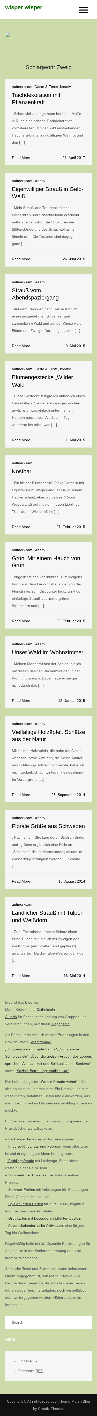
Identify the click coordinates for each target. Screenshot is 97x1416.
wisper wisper (23, 7)
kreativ (65, 87)
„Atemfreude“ (40, 1042)
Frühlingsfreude (20, 1161)
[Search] (85, 1322)
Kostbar (21, 471)
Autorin (11, 1017)
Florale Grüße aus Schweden (48, 826)
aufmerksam (22, 87)
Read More (21, 158)
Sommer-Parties (21, 1189)
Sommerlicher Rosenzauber (31, 1175)
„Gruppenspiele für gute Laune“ (31, 1049)
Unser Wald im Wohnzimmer (47, 652)
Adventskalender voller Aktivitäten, (36, 1225)
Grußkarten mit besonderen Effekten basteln (44, 1218)
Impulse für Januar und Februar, (34, 1146)
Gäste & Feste (46, 87)
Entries (27, 1361)
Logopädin (60, 1024)
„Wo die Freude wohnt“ (58, 1081)
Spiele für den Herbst (25, 1204)
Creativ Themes (51, 1408)
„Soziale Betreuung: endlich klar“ (42, 1071)
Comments (30, 1371)
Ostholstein (45, 1009)
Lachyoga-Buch (21, 1139)
